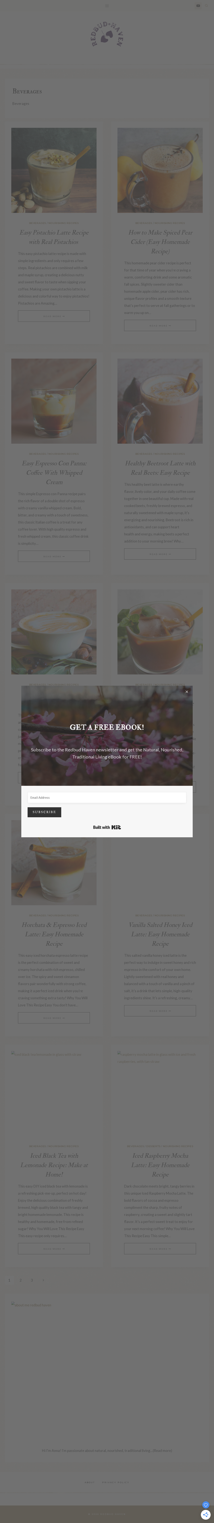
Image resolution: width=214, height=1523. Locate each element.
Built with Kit (107, 827)
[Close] (187, 691)
